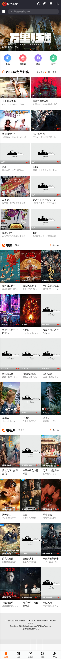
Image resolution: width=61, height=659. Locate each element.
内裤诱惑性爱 (29, 373)
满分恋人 (6, 514)
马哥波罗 (6, 200)
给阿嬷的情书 (9, 285)
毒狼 (4, 167)
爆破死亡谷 (7, 233)
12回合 (36, 233)
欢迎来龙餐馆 (29, 285)
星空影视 (10, 4)
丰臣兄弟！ (48, 602)
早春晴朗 (47, 514)
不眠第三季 (7, 602)
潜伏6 (46, 418)
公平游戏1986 (9, 101)
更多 (55, 72)
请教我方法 (7, 373)
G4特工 (36, 167)
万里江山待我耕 (51, 470)
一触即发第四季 (51, 558)
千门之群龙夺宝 (51, 285)
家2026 (5, 418)
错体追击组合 (9, 134)
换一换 (54, 245)
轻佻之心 (27, 418)
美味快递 (47, 373)
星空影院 (8, 620)
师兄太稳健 (7, 558)
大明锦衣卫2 (39, 134)
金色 (25, 514)
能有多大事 (28, 558)
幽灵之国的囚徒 (40, 101)
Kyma (25, 329)
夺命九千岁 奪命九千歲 (44, 200)
